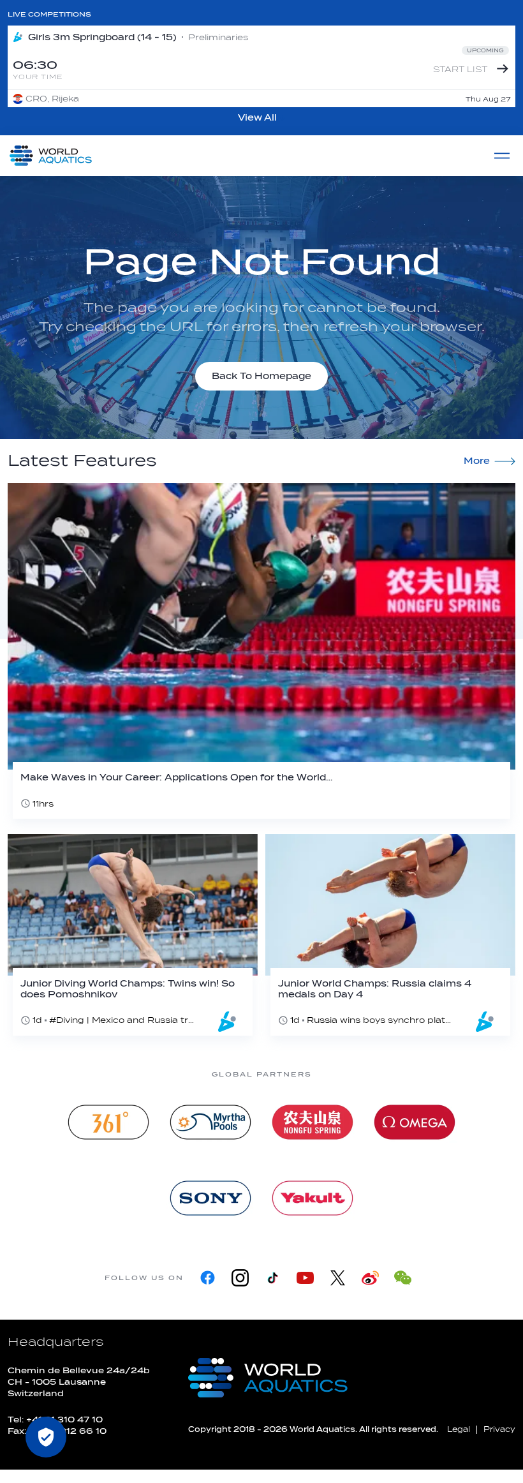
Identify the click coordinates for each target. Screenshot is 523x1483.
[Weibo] (370, 1278)
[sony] (210, 1198)
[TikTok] (272, 1278)
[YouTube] (305, 1278)
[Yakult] (312, 1198)
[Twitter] (337, 1278)
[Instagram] (240, 1278)
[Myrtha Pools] (210, 1122)
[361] (108, 1122)
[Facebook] (207, 1278)
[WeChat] (403, 1278)
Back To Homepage (261, 376)
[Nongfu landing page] (312, 1122)
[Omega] (414, 1122)
